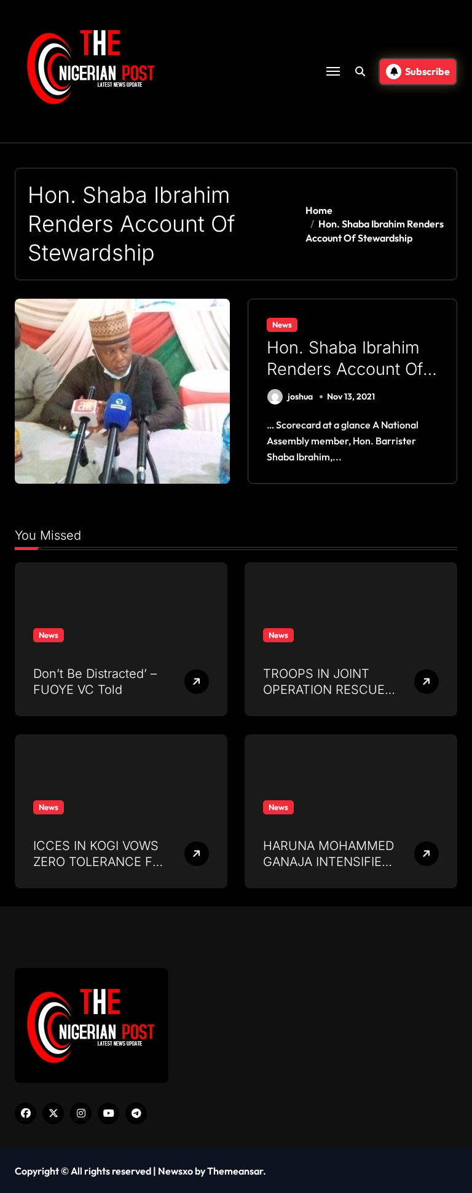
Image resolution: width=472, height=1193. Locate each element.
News (282, 324)
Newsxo (175, 1171)
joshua (300, 396)
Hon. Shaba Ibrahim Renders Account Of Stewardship (345, 369)
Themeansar (235, 1171)
